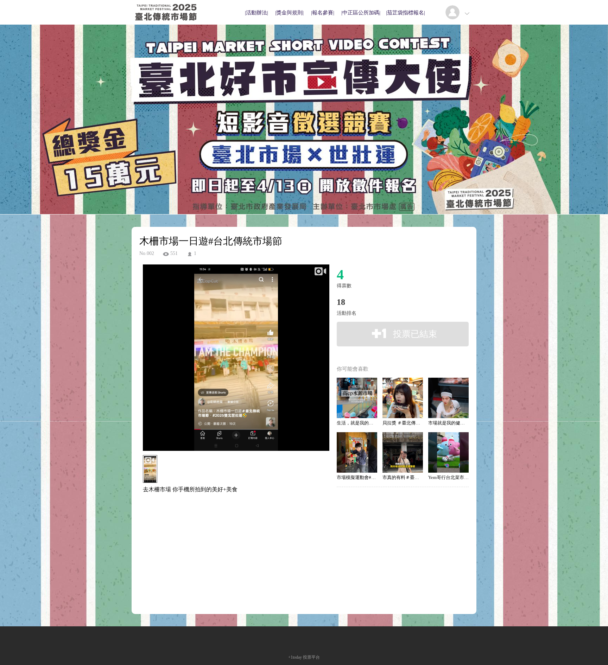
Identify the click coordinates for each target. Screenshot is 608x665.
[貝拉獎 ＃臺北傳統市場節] (402, 398)
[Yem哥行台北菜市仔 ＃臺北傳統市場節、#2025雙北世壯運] (448, 452)
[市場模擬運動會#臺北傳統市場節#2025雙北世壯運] (357, 452)
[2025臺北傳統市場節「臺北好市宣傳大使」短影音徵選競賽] (166, 23)
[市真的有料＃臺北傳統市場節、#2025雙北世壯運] (402, 452)
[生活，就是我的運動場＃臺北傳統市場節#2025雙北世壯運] (357, 398)
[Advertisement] (225, 525)
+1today (295, 657)
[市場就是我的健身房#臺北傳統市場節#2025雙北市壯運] (448, 398)
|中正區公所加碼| (360, 12)
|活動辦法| (256, 12)
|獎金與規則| (289, 12)
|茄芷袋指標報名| (405, 12)
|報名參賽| (322, 12)
